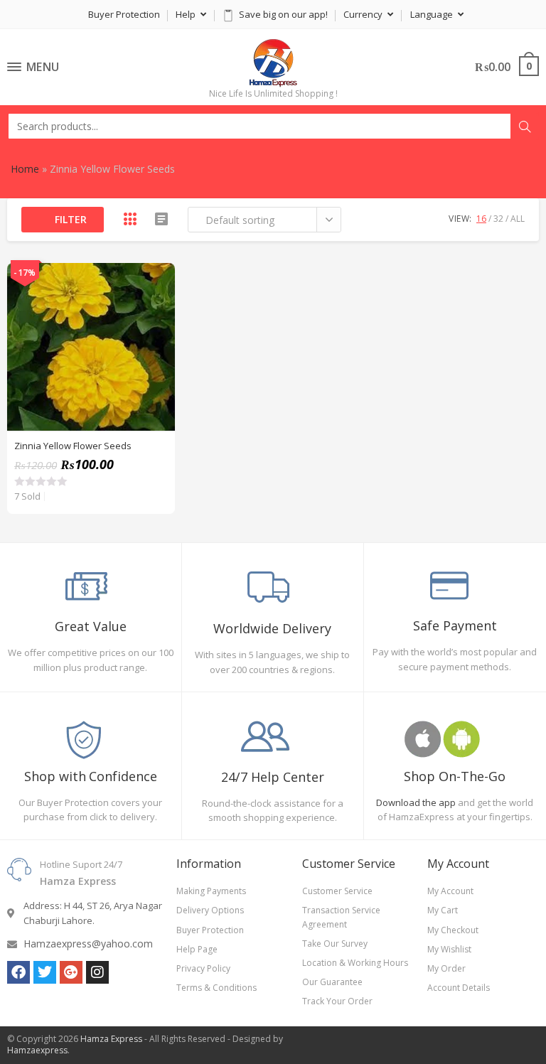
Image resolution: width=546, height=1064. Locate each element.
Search (524, 126)
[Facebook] (18, 972)
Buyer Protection (124, 14)
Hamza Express (111, 1039)
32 (498, 219)
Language (432, 14)
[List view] (161, 219)
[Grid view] (130, 219)
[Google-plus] (71, 972)
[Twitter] (44, 972)
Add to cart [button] (156, 317)
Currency (364, 14)
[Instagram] (97, 972)
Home (25, 169)
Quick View (156, 281)
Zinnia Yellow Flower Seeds (73, 445)
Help (187, 14)
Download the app (416, 802)
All (517, 219)
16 (481, 219)
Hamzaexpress (37, 1050)
